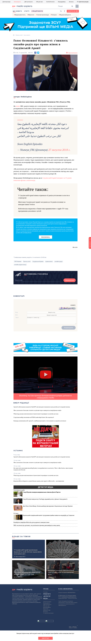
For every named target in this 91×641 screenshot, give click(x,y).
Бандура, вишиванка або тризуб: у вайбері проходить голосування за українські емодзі (40, 421)
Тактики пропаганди (43, 15)
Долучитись (45, 237)
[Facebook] (35, 53)
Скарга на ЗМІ (73, 11)
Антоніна (71, 1)
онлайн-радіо (58, 261)
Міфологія (31, 15)
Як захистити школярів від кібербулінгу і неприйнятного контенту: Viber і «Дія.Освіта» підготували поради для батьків (43, 469)
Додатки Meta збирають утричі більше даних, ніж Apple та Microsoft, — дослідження (39, 481)
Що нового (17, 11)
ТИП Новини (17, 261)
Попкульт (54, 15)
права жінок (49, 261)
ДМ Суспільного (28, 1)
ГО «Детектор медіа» (83, 1)
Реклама (45, 592)
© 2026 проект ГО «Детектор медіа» (67, 595)
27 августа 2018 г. (59, 150)
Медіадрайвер (61, 1)
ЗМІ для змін (39, 1)
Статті (26, 11)
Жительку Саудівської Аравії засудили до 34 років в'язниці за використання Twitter (41, 203)
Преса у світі (19, 35)
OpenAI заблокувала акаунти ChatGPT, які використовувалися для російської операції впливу (42, 407)
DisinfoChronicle (50, 1)
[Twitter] (38, 53)
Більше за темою (21, 536)
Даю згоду (45, 638)
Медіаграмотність (20, 15)
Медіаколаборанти (65, 15)
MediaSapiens (17, 1)
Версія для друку (72, 52)
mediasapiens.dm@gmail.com (68, 596)
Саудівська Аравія (38, 261)
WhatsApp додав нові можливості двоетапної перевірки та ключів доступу (36, 414)
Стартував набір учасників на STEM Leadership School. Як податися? (34, 417)
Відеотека (45, 608)
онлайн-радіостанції (20, 264)
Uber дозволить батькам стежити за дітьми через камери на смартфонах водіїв (37, 410)
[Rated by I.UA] (41, 621)
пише (18, 106)
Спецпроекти (37, 11)
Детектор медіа (6, 1)
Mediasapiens (46, 603)
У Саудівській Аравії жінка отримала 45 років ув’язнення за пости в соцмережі (44, 196)
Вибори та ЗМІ (46, 610)
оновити (72, 305)
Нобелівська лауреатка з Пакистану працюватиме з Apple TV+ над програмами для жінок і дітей (43, 210)
